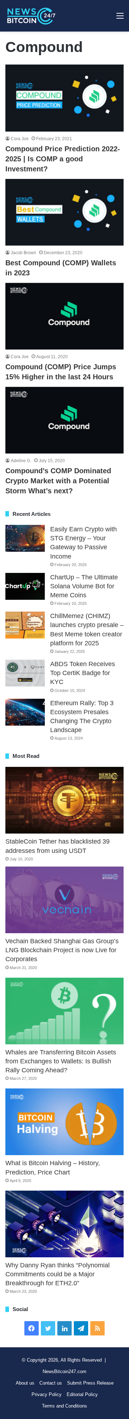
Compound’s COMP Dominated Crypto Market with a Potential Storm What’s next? (58, 481)
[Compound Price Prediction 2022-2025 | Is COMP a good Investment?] (64, 98)
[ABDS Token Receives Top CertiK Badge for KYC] (25, 673)
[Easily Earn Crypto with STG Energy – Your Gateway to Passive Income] (25, 538)
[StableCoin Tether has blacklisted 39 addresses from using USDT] (64, 800)
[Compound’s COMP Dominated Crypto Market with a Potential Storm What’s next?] (64, 420)
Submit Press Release (90, 1383)
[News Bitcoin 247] (31, 16)
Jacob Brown (23, 252)
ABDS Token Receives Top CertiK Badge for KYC (82, 672)
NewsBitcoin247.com (64, 1371)
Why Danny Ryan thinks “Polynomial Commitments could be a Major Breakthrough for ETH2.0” (57, 1274)
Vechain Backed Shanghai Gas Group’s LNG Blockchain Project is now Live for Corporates (62, 950)
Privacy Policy (47, 1394)
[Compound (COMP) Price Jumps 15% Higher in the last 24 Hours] (64, 316)
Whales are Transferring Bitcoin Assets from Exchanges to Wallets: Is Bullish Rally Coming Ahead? (60, 1061)
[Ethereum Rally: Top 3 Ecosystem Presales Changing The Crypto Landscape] (25, 712)
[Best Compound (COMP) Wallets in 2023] (64, 212)
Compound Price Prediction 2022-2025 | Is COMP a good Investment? (62, 159)
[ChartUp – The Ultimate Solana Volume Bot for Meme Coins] (25, 586)
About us (25, 1383)
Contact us (50, 1383)
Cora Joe (20, 138)
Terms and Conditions (64, 1406)
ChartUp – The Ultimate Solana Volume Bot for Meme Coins (84, 586)
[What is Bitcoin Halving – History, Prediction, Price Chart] (64, 1121)
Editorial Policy (82, 1394)
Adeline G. (21, 460)
